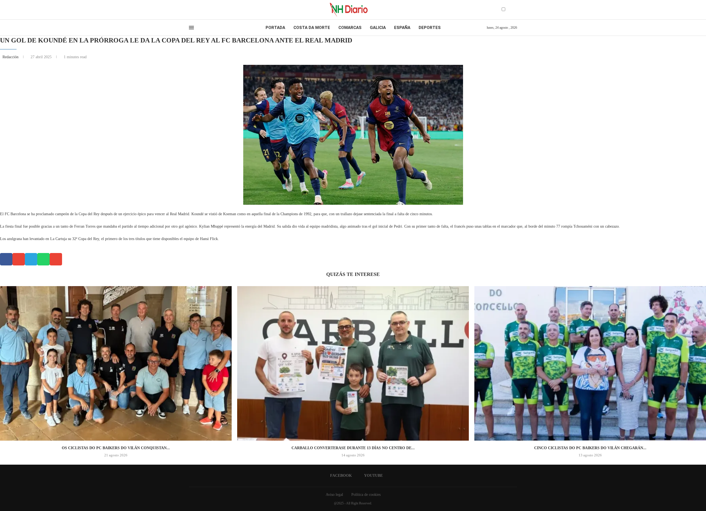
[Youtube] (195, 9)
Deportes (430, 27)
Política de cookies (366, 495)
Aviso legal (334, 495)
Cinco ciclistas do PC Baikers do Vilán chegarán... (590, 448)
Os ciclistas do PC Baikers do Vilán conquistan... (116, 448)
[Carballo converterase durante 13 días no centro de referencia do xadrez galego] (353, 363)
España (402, 27)
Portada (275, 27)
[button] (6, 259)
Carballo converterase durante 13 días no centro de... (353, 448)
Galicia (378, 27)
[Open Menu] (191, 27)
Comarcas (350, 27)
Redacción (11, 57)
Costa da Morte (311, 27)
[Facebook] (190, 9)
